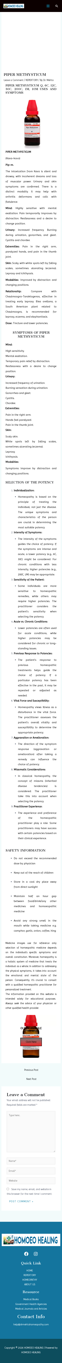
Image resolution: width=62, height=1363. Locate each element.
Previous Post (31, 1070)
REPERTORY (32, 80)
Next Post (31, 1079)
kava (16, 158)
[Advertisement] (31, 40)
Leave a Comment (13, 80)
